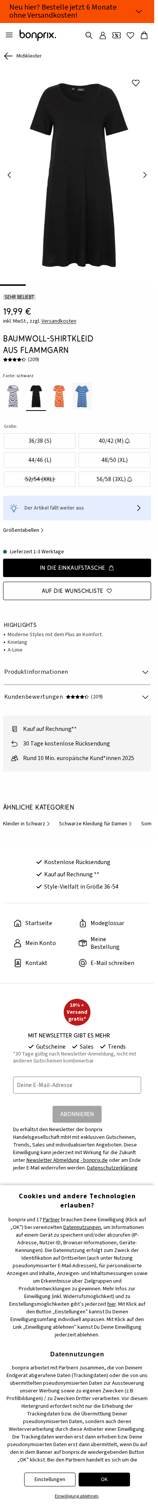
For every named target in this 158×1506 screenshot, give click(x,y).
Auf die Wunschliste (73, 585)
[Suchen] (89, 35)
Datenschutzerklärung (112, 1162)
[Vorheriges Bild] (9, 172)
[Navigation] (9, 35)
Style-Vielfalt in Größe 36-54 (81, 881)
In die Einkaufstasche (72, 562)
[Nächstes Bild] (145, 172)
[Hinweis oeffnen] (139, 503)
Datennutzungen (82, 1227)
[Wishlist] (130, 35)
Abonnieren (77, 1108)
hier (111, 1304)
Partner (51, 1220)
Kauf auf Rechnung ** (71, 869)
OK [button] (104, 1479)
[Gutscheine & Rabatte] (116, 35)
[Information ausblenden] (139, 11)
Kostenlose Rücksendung (77, 857)
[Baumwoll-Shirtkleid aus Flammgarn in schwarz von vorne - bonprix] (77, 172)
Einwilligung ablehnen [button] (77, 1496)
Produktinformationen (36, 666)
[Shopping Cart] (144, 35)
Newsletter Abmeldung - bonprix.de (67, 1155)
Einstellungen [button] (50, 1479)
